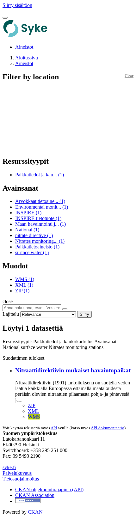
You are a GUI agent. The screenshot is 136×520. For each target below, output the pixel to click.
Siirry (84, 314)
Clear (129, 76)
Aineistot (24, 47)
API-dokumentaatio (107, 427)
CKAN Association (34, 495)
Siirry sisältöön (17, 5)
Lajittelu (11, 314)
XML (33, 411)
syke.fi (9, 467)
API (54, 427)
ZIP (31, 405)
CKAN (35, 512)
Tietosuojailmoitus (21, 478)
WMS (34, 416)
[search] (64, 309)
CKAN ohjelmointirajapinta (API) (49, 489)
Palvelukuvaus (17, 473)
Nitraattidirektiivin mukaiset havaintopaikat (73, 370)
